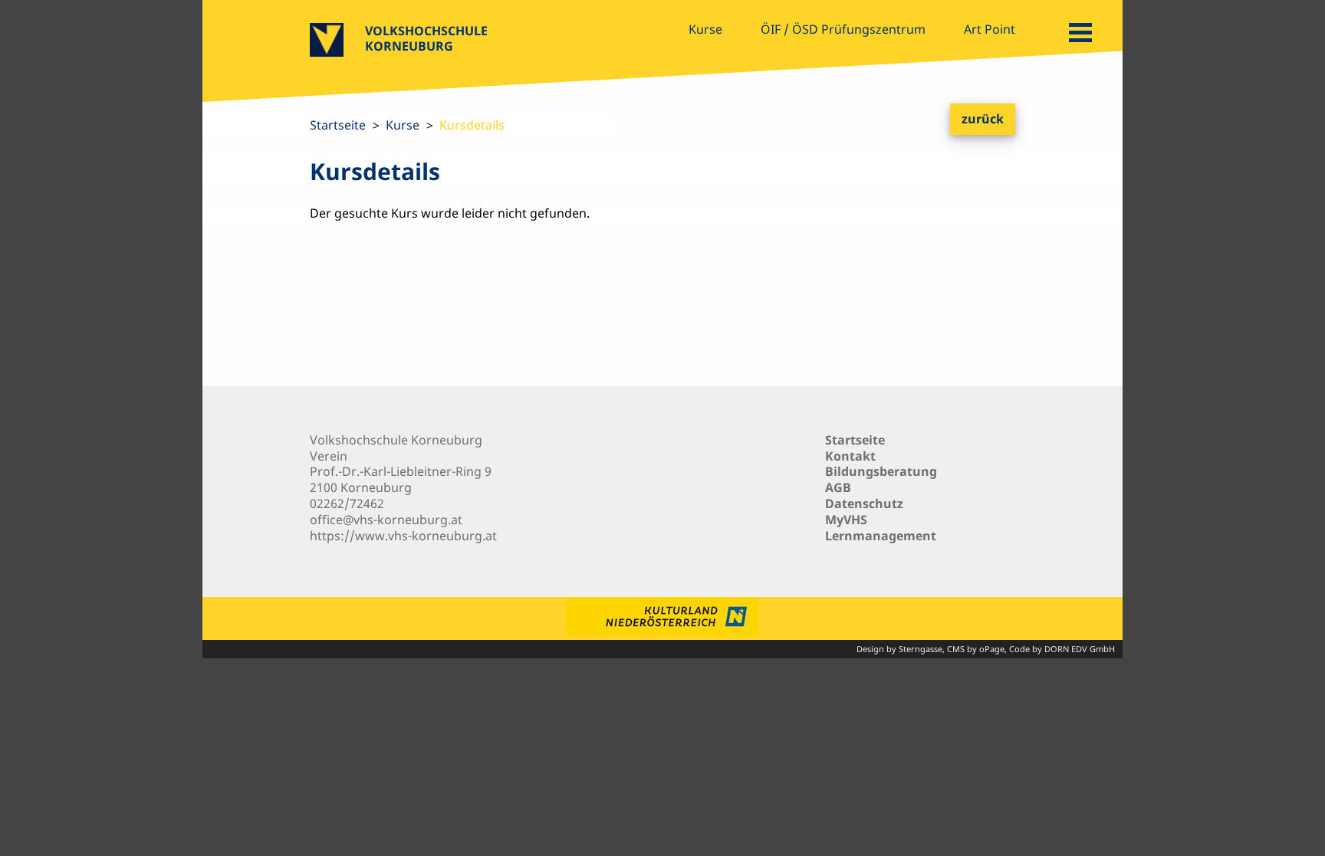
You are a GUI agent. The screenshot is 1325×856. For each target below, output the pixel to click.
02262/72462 (347, 503)
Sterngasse (920, 648)
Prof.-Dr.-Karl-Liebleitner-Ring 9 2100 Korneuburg (401, 479)
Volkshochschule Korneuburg (426, 38)
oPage (991, 648)
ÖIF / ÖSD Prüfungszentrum (843, 29)
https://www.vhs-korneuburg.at (403, 535)
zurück (983, 118)
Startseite (338, 124)
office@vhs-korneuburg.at (386, 519)
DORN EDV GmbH (1079, 648)
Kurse (705, 29)
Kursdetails (472, 124)
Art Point (989, 29)
